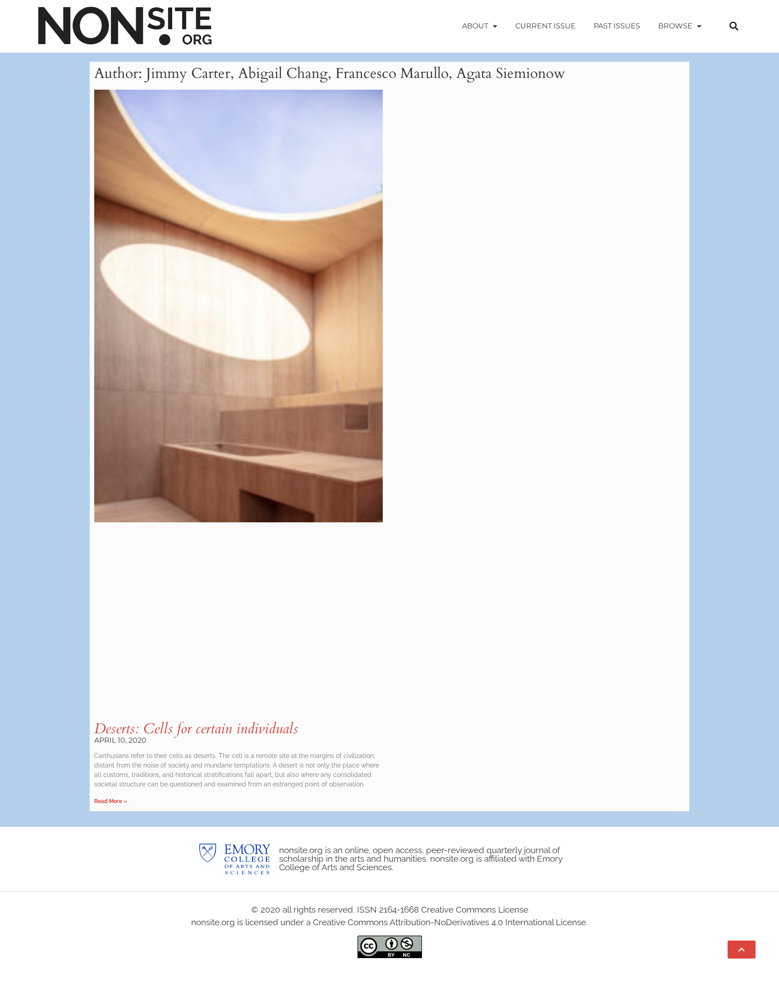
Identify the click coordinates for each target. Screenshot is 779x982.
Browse (675, 26)
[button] (734, 26)
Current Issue (545, 26)
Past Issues (617, 26)
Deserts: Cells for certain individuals (196, 729)
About (475, 26)
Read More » (110, 801)
